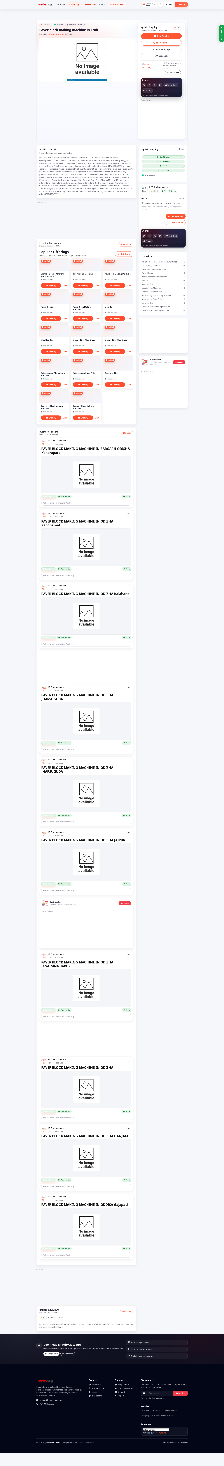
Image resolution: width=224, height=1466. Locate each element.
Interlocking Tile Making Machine (156, 295)
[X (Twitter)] (154, 85)
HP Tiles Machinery (57, 34)
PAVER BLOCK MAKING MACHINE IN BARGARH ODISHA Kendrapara (85, 450)
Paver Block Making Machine (154, 276)
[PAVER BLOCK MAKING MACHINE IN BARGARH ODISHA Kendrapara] (86, 474)
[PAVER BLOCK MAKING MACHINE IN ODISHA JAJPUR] (86, 862)
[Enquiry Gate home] (44, 4)
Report (121, 1395)
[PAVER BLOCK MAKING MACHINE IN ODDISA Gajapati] (86, 1226)
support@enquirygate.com (51, 1400)
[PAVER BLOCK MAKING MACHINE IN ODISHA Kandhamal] (86, 547)
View (65, 285)
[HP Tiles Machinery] (151, 66)
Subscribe (180, 1393)
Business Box (98, 1388)
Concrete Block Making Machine (156, 306)
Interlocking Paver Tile (152, 299)
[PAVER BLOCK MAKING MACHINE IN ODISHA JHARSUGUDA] (86, 721)
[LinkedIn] (160, 85)
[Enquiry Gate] (45, 1381)
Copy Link (163, 56)
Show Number (162, 42)
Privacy (145, 1410)
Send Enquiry (163, 36)
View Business (173, 72)
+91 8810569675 (47, 1404)
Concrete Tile (147, 303)
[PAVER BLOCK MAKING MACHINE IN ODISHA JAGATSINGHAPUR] (86, 988)
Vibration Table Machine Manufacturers (159, 262)
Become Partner (126, 1388)
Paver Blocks (147, 273)
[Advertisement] (161, 118)
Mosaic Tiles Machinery (152, 288)
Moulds (145, 280)
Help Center (123, 1384)
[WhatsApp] (144, 85)
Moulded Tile (147, 284)
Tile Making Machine (151, 265)
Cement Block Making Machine (155, 310)
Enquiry (52, 285)
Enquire (128, 433)
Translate (162, 1433)
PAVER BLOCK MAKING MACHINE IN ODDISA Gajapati (84, 1204)
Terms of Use (171, 1410)
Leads (94, 1392)
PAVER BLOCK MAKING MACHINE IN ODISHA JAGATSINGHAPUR (77, 964)
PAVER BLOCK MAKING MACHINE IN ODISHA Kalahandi (85, 593)
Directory (96, 1384)
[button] (117, 4)
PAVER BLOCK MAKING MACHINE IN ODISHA (77, 1067)
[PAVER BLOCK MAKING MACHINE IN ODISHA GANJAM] (86, 1158)
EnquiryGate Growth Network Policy (158, 1415)
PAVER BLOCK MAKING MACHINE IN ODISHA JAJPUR (83, 840)
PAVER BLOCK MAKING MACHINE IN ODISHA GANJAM (84, 1136)
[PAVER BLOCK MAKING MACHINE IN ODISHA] (86, 1089)
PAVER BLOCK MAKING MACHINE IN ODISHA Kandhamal (77, 523)
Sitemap (184, 1442)
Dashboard (97, 1395)
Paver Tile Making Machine (154, 269)
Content (156, 1410)
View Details (65, 497)
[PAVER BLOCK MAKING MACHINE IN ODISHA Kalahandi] (86, 615)
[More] (129, 441)
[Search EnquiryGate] (160, 4)
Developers (171, 1442)
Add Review (126, 1311)
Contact (121, 1392)
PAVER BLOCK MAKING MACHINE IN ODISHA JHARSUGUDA (77, 697)
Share (128, 497)
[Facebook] (149, 85)
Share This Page (162, 49)
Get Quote (127, 244)
